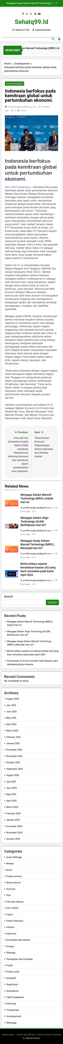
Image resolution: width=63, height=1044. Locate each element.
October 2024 (13, 839)
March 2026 (12, 730)
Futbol (9, 914)
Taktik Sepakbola (15, 997)
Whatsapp (11, 1022)
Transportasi (12, 1010)
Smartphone (12, 991)
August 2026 (12, 698)
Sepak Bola (12, 984)
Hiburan (10, 927)
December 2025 (14, 749)
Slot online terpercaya (17, 187)
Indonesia (11, 933)
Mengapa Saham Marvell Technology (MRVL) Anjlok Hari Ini (36, 498)
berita (9, 870)
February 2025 (13, 813)
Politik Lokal (12, 971)
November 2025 (14, 756)
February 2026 (13, 737)
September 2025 (14, 769)
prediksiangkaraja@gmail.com (22, 106)
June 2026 (11, 711)
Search (8, 596)
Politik (9, 965)
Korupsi (10, 946)
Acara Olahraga (14, 857)
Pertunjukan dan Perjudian (19, 959)
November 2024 (14, 832)
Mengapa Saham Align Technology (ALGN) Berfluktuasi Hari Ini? (34, 521)
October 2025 (13, 762)
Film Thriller (12, 908)
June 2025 (11, 788)
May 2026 (11, 718)
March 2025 (12, 807)
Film (8, 895)
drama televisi (13, 882)
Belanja (10, 863)
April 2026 (11, 724)
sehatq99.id (31, 22)
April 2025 (11, 800)
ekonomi (10, 889)
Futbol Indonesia (14, 920)
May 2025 (11, 794)
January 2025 (13, 819)
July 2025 (11, 781)
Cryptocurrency (14, 876)
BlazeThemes (33, 1038)
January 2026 (13, 743)
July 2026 (11, 705)
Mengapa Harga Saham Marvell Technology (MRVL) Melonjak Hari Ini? (28, 3)
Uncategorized (14, 83)
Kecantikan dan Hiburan (18, 940)
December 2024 (14, 826)
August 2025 (12, 775)
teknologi (11, 1003)
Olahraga (10, 952)
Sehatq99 (11, 978)
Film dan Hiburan (15, 901)
